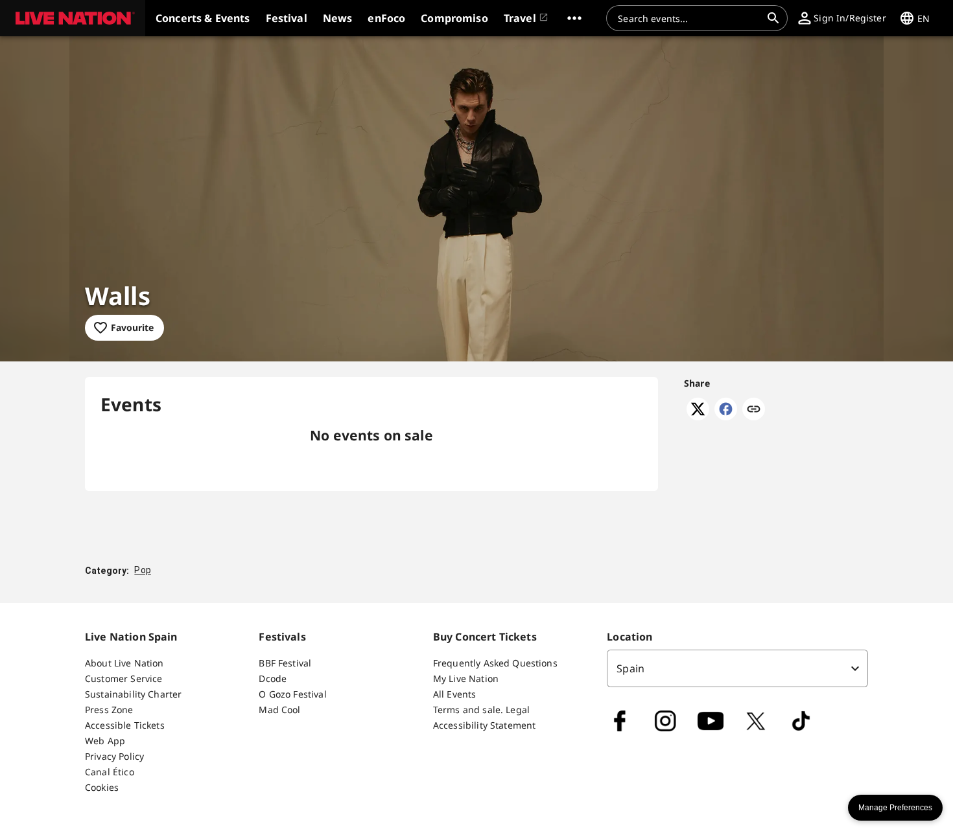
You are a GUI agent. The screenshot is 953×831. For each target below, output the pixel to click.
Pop (142, 570)
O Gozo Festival (292, 694)
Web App (105, 740)
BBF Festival (285, 663)
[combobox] (689, 18)
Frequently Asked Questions (495, 663)
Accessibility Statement (484, 725)
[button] (72, 18)
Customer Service (123, 678)
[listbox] (737, 668)
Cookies (102, 787)
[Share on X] (698, 416)
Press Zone (109, 709)
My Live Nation (466, 678)
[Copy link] (753, 410)
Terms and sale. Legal (481, 709)
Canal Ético (109, 772)
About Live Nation (124, 663)
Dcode (273, 678)
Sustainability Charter (133, 694)
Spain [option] (630, 668)
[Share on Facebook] (725, 416)
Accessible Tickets (125, 725)
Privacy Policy (114, 756)
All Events (454, 694)
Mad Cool (279, 709)
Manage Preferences (895, 807)
